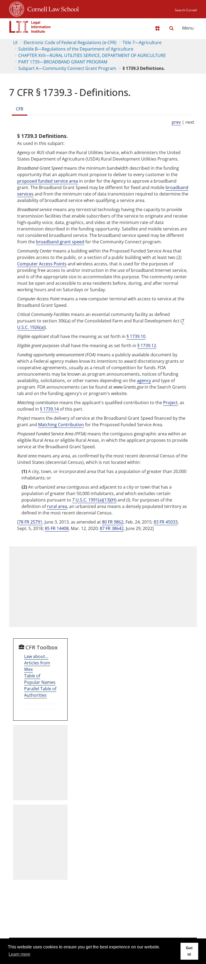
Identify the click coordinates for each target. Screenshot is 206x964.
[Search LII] (171, 28)
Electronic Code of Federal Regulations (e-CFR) (70, 42)
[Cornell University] (16, 8)
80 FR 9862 (112, 522)
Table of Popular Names (40, 679)
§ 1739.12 (146, 345)
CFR (19, 109)
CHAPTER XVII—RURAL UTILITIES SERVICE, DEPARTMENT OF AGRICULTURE (92, 55)
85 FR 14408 (57, 528)
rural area (57, 506)
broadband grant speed (60, 242)
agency (144, 380)
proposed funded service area (47, 181)
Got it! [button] (189, 951)
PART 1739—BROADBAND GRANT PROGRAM (62, 62)
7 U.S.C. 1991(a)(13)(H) (94, 500)
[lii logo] (30, 27)
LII (15, 42)
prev (176, 122)
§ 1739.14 (49, 409)
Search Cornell (186, 10)
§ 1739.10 (136, 336)
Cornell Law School (51, 8)
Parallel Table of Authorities (40, 692)
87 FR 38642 (112, 528)
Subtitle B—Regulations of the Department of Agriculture (75, 49)
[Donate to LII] (157, 28)
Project (170, 402)
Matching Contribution (61, 425)
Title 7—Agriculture (142, 42)
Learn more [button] (19, 954)
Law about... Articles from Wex (37, 662)
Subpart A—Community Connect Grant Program (67, 68)
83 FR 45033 (166, 522)
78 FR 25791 (30, 522)
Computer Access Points (42, 264)
